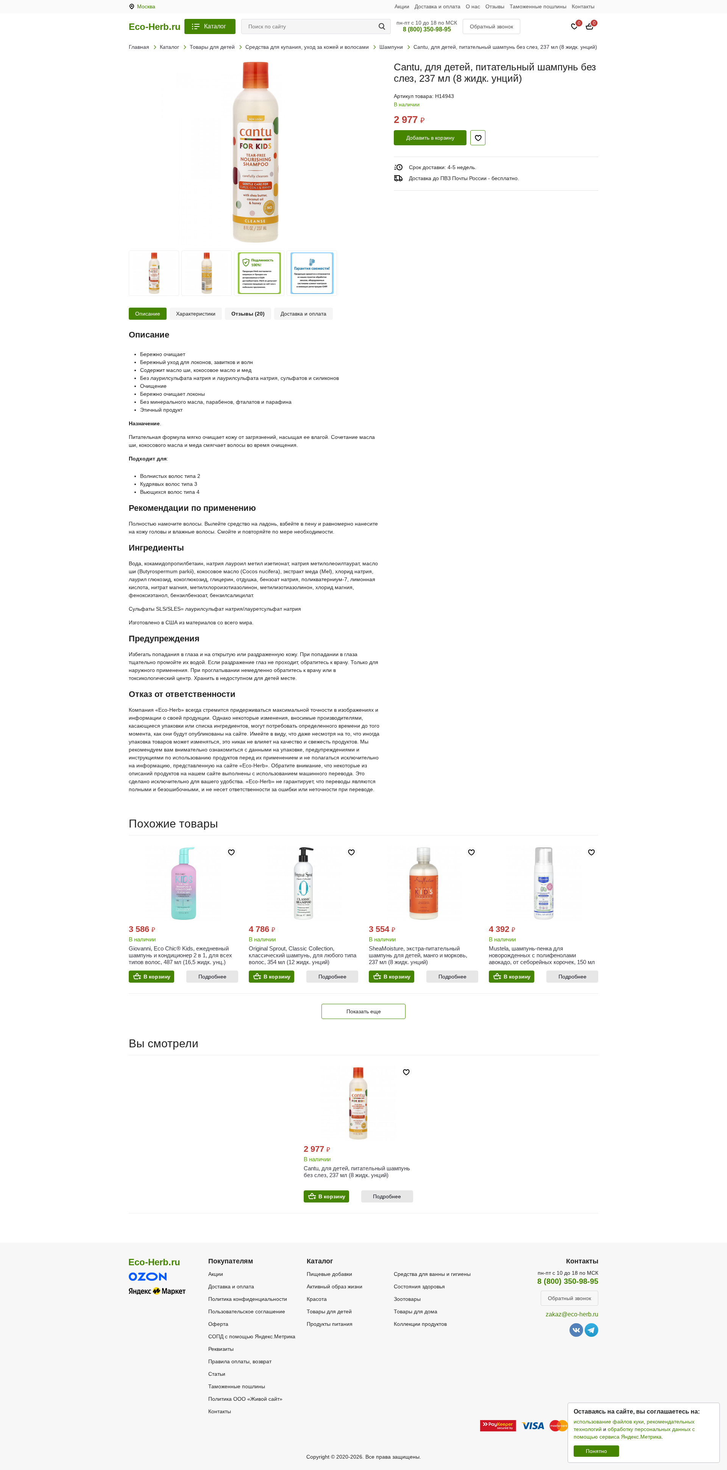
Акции (402, 6)
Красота (317, 1299)
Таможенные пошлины (538, 6)
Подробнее (212, 977)
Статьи (216, 1374)
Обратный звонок (491, 26)
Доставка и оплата (437, 6)
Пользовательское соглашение (246, 1311)
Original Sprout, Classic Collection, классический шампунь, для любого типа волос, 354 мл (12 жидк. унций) (302, 955)
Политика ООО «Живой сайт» (245, 1399)
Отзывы (494, 6)
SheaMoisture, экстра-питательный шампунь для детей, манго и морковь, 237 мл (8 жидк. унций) (418, 955)
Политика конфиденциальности (247, 1299)
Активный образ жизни (334, 1286)
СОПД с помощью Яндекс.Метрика (251, 1336)
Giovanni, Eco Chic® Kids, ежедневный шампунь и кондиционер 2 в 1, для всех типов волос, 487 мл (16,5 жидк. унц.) (180, 955)
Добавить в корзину (430, 138)
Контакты (583, 6)
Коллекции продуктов (420, 1324)
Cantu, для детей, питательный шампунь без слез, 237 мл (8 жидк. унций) (357, 1171)
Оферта (218, 1324)
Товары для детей (329, 1311)
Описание (147, 314)
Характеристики (195, 314)
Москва (146, 6)
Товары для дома (415, 1311)
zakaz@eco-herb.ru (572, 1314)
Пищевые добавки (329, 1274)
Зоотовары (407, 1299)
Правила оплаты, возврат (239, 1361)
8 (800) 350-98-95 (427, 29)
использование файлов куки (609, 1422)
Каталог (215, 26)
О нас (473, 6)
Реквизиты (221, 1349)
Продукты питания (330, 1324)
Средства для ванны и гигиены (432, 1274)
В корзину (157, 977)
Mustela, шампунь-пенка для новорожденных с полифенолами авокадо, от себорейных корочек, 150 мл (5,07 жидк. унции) (542, 958)
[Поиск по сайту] (383, 26)
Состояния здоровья (419, 1286)
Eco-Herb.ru (155, 26)
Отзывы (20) (248, 314)
